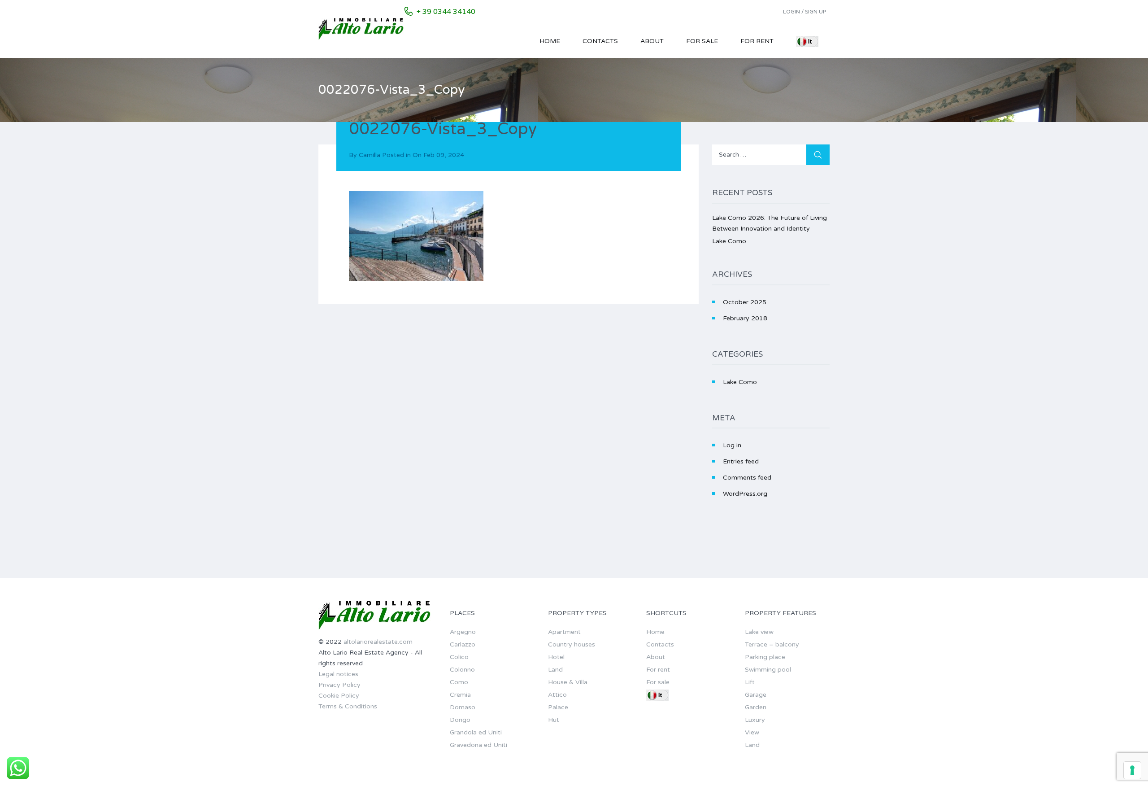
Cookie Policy (338, 695)
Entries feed (741, 461)
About (652, 41)
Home (549, 41)
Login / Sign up (804, 12)
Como (459, 682)
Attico (557, 695)
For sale (702, 41)
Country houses (571, 644)
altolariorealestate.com (378, 642)
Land (555, 669)
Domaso (462, 707)
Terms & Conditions (347, 706)
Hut (553, 720)
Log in (732, 445)
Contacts (600, 41)
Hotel (556, 657)
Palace (558, 707)
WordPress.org (745, 494)
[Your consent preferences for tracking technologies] (1132, 770)
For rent (757, 41)
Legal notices (338, 674)
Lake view (759, 632)
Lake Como (729, 241)
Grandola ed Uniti (476, 732)
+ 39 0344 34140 (446, 11)
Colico (459, 657)
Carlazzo (462, 644)
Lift (750, 682)
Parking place (765, 657)
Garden (755, 707)
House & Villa (567, 682)
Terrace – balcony (772, 644)
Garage (755, 695)
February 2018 (745, 318)
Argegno (463, 632)
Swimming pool (768, 669)
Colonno (462, 669)
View (752, 732)
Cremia (460, 695)
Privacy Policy (339, 685)
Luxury (755, 720)
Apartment (564, 632)
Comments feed (747, 477)
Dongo (460, 720)
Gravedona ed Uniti (478, 745)
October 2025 (744, 302)
